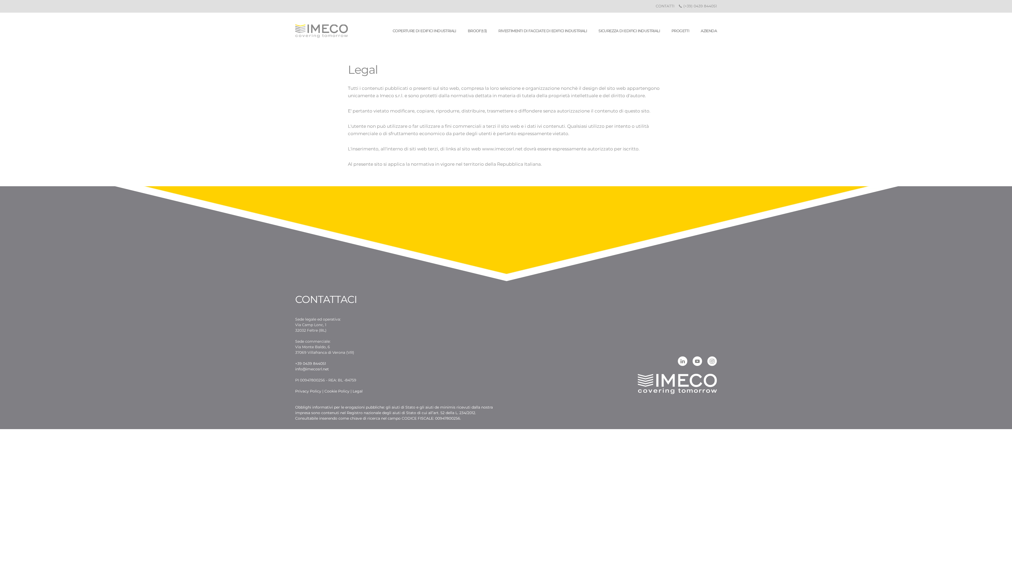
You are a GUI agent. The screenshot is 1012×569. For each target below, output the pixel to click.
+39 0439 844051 (310, 363)
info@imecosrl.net (312, 369)
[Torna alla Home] (321, 31)
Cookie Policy (336, 391)
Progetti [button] (680, 30)
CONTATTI (665, 6)
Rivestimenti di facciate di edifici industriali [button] (542, 30)
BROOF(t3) (477, 30)
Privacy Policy (308, 391)
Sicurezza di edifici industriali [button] (629, 30)
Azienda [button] (709, 30)
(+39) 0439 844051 (699, 6)
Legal (358, 391)
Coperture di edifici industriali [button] (424, 30)
